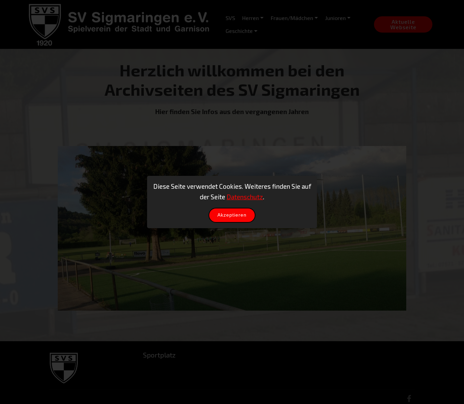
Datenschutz (245, 197)
